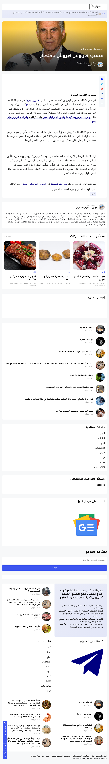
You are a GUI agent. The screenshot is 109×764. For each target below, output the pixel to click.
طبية (5, 739)
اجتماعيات (100, 448)
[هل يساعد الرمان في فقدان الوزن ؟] (89, 255)
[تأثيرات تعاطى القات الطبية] (46, 628)
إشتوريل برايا (33, 100)
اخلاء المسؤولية (99, 756)
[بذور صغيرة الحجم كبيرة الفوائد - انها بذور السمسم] (100, 389)
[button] (102, 103)
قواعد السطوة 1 (86, 340)
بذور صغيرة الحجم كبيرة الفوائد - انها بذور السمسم (70, 387)
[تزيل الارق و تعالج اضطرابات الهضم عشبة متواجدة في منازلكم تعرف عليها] (100, 400)
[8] (27, 104)
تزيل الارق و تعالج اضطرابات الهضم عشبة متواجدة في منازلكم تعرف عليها (59, 399)
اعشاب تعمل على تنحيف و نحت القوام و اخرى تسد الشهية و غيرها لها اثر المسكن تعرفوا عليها (24, 703)
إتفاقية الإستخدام (81, 756)
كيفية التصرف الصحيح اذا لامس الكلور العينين (81, 611)
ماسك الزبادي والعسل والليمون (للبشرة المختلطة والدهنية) (25, 716)
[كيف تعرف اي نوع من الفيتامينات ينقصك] (100, 353)
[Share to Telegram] (102, 99)
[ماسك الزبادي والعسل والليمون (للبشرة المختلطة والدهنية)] (46, 717)
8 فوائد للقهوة (87, 328)
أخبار (103, 434)
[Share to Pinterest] (102, 89)
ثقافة (48, 681)
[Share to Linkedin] (102, 94)
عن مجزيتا (35, 756)
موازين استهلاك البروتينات (27, 615)
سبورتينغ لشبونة (59, 183)
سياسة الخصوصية (61, 756)
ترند (82, 49)
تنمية (102, 463)
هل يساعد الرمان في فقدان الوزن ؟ (89, 278)
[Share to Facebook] (102, 79)
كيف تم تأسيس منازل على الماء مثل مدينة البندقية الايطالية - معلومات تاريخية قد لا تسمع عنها (51, 14)
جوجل (48, 691)
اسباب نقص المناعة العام (82, 376)
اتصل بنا (46, 756)
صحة (5, 747)
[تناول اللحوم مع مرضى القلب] (20, 255)
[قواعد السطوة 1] (100, 341)
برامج (48, 667)
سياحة (102, 14)
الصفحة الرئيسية (94, 49)
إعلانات (101, 438)
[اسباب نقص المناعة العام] (100, 377)
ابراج (102, 443)
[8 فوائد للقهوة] (100, 329)
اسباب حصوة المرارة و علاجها (57, 278)
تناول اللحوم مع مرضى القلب (23, 278)
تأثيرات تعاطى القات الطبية (27, 627)
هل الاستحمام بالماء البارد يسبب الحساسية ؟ (24, 590)
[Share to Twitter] (102, 84)
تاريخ (102, 453)
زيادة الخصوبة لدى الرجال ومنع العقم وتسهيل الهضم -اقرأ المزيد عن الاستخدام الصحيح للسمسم (23, 728)
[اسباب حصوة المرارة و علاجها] (54, 255)
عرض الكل (7, 237)
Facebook (100, 485)
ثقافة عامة (99, 467)
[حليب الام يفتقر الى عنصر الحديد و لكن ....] (100, 412)
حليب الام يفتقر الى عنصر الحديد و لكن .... (75, 411)
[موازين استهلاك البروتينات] (46, 616)
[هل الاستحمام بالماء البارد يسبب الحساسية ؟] (46, 591)
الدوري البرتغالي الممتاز (33, 183)
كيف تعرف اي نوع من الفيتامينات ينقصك (75, 352)
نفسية (5, 755)
